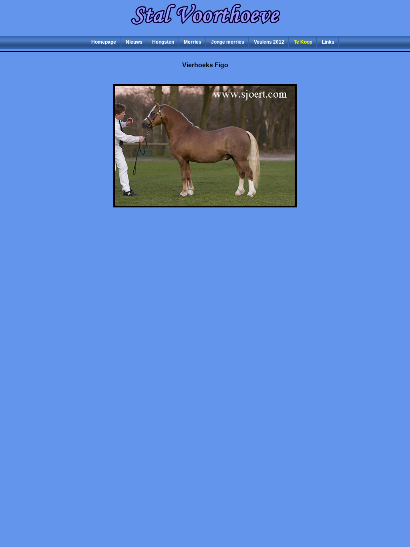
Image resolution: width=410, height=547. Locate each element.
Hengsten (163, 42)
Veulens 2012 (269, 42)
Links (328, 42)
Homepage (103, 42)
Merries (192, 42)
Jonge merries (227, 42)
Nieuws (134, 42)
